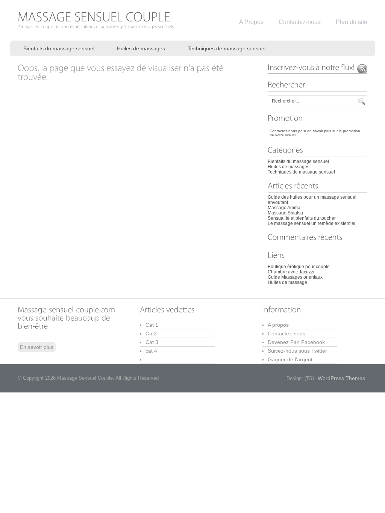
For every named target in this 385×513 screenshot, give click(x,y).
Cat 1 (152, 325)
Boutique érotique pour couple (299, 266)
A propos (278, 325)
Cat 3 (152, 342)
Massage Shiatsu (285, 213)
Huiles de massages (141, 48)
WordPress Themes (341, 378)
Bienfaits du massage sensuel (58, 48)
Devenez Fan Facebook (296, 342)
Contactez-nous (286, 333)
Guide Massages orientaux (295, 277)
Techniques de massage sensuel (226, 48)
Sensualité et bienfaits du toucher (302, 218)
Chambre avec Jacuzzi (291, 272)
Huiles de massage (287, 282)
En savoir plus (36, 347)
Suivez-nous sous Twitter (297, 351)
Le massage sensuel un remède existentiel (311, 223)
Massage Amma (284, 207)
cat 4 (151, 351)
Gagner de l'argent (290, 359)
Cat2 (151, 333)
